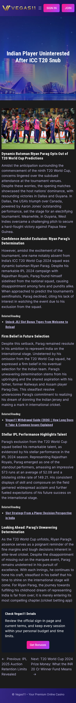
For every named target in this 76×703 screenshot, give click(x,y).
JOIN (68, 8)
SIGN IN (52, 8)
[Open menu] (40, 8)
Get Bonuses (38, 644)
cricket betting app (56, 600)
